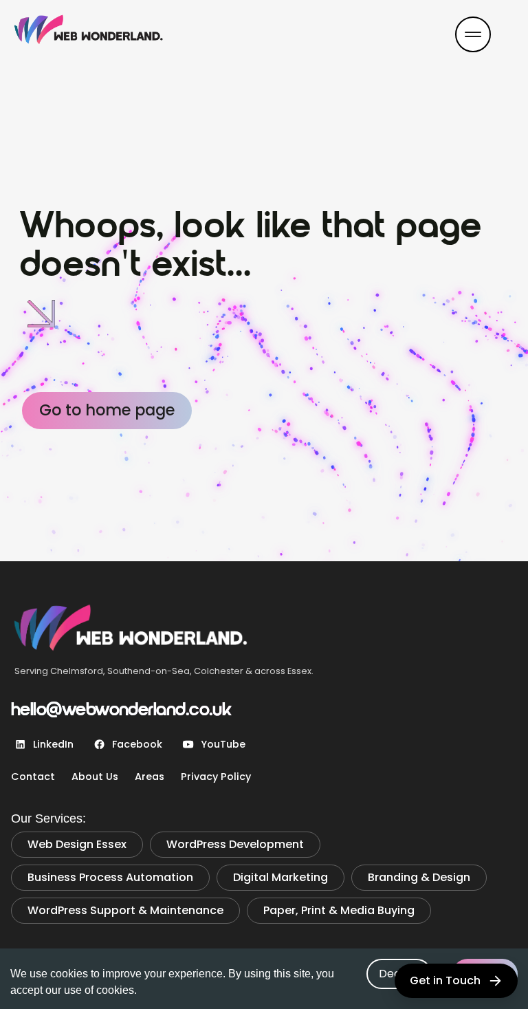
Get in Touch (445, 980)
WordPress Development (235, 844)
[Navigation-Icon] (473, 34)
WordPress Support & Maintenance (125, 910)
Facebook (137, 744)
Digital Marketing (280, 877)
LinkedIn (53, 744)
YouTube (223, 744)
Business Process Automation (110, 877)
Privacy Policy (216, 776)
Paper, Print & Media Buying (339, 910)
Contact (33, 776)
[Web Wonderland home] (113, 34)
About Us (95, 776)
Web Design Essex (77, 844)
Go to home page (107, 410)
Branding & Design (419, 877)
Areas (149, 776)
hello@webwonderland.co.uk (121, 711)
